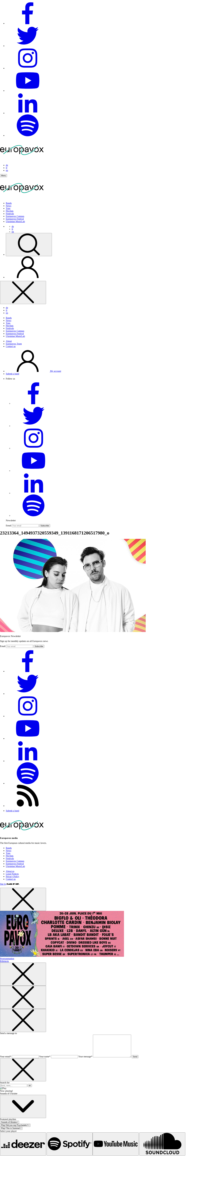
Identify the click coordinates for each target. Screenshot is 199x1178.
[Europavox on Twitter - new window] (28, 46)
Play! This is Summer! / (11, 1128)
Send (135, 1057)
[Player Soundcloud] (162, 1144)
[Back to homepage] (22, 160)
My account (55, 371)
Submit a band (12, 373)
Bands (9, 203)
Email (8, 525)
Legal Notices (12, 874)
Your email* (5, 1056)
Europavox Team (14, 343)
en (7, 170)
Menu (3, 176)
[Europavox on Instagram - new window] (28, 68)
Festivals (10, 213)
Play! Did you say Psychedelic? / (15, 1125)
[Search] (29, 244)
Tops (8, 208)
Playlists (9, 211)
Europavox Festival (15, 219)
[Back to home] (22, 198)
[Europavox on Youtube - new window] (28, 90)
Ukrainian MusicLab (15, 221)
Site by (3, 884)
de (7, 165)
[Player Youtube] (116, 1144)
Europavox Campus (15, 216)
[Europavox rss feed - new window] (28, 805)
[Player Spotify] (70, 1144)
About (9, 341)
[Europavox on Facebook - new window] (28, 23)
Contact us (11, 346)
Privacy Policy (12, 876)
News (8, 206)
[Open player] (23, 1106)
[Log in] (28, 277)
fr (6, 168)
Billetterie (4, 961)
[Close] (23, 292)
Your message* (85, 1056)
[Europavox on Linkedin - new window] (28, 113)
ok (30, 1085)
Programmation (7, 958)
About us (10, 871)
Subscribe (44, 526)
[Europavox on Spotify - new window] (28, 135)
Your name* (44, 1056)
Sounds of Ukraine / (9, 1122)
